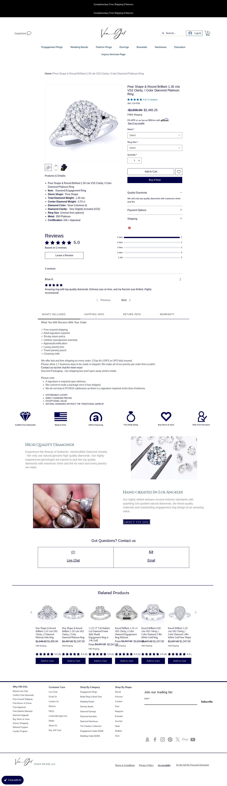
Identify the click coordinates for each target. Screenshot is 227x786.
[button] (177, 369)
